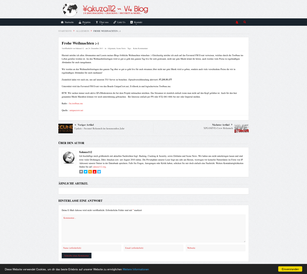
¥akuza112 (80, 48)
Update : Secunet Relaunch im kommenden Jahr (99, 128)
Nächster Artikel (220, 124)
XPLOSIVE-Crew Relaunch (218, 128)
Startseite (69, 22)
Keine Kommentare (140, 48)
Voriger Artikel (86, 124)
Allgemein (111, 48)
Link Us (121, 22)
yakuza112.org (99, 166)
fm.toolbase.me (76, 103)
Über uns (104, 22)
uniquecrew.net (76, 110)
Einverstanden (290, 269)
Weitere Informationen (136, 269)
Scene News (121, 48)
